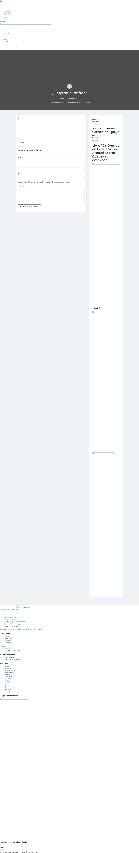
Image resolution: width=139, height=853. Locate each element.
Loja (5, 15)
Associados (7, 13)
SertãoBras (7, 11)
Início (5, 9)
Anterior (22, 142)
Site (19, 174)
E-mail (20, 166)
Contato (6, 19)
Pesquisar (95, 119)
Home (62, 98)
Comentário (22, 186)
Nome (20, 158)
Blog (5, 17)
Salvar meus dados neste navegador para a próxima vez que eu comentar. (44, 182)
